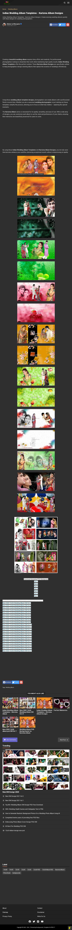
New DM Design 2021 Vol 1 (14, 800)
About (4, 908)
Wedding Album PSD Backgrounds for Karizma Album (27, 731)
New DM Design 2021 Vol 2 (14, 796)
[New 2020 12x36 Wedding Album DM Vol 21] (27, 702)
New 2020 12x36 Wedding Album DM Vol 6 (17, 615)
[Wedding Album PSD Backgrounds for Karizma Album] (27, 722)
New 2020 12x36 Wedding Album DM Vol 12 (17, 629)
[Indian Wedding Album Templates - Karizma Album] (10, 702)
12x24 (23, 869)
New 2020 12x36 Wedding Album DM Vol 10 (17, 624)
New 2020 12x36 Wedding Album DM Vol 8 (17, 620)
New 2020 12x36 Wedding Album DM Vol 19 (17, 646)
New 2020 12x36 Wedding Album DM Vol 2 (17, 605)
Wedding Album (10, 687)
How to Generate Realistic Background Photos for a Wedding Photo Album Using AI (32, 813)
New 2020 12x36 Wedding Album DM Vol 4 (17, 610)
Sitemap (5, 912)
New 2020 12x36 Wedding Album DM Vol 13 (17, 632)
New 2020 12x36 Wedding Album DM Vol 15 (17, 636)
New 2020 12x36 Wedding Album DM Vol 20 (17, 648)
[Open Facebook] (30, 921)
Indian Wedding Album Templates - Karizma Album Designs (44, 712)
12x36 (29, 869)
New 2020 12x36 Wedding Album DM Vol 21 (17, 651)
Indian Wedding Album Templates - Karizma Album (10, 712)
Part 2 (36, 584)
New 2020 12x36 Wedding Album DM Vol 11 (17, 627)
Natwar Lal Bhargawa (13, 24)
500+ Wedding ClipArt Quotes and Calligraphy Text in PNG (24, 809)
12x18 (17, 869)
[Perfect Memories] (61, 702)
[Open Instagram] (38, 921)
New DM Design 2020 (11, 792)
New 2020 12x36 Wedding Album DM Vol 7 (17, 617)
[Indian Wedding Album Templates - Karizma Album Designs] (44, 702)
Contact (39, 908)
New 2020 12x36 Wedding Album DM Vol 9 (17, 622)
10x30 (11, 869)
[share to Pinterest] (67, 24)
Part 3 (36, 586)
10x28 (5, 869)
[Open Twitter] (34, 921)
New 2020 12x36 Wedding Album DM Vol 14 (17, 634)
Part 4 (36, 589)
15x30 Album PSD (47, 869)
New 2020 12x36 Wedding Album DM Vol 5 (17, 612)
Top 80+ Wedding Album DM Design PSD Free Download (24, 805)
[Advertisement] (36, 43)
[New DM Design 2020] (36, 770)
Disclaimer (40, 912)
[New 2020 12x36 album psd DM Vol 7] (10, 722)
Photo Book (6, 873)
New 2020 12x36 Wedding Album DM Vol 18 (17, 644)
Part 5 (36, 591)
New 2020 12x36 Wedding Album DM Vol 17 (17, 641)
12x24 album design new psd (15, 830)
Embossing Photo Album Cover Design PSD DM (21, 822)
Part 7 (36, 596)
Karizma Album (59, 869)
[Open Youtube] (42, 921)
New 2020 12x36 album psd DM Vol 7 (9, 730)
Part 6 (36, 593)
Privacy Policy (7, 916)
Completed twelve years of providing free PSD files (22, 817)
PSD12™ (53, 927)
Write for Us (41, 916)
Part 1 (36, 581)
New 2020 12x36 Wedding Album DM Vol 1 (17, 603)
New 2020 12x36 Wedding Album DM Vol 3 (17, 608)
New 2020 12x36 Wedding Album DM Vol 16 (17, 639)
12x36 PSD (36, 869)
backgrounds (16, 873)
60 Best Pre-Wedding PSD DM (15, 826)
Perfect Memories (60, 710)
